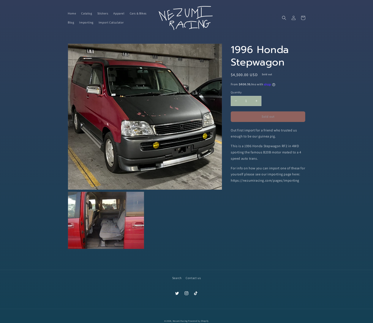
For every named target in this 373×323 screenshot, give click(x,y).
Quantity (236, 92)
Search (177, 278)
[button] (284, 18)
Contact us (193, 278)
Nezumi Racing (180, 321)
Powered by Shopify (198, 321)
